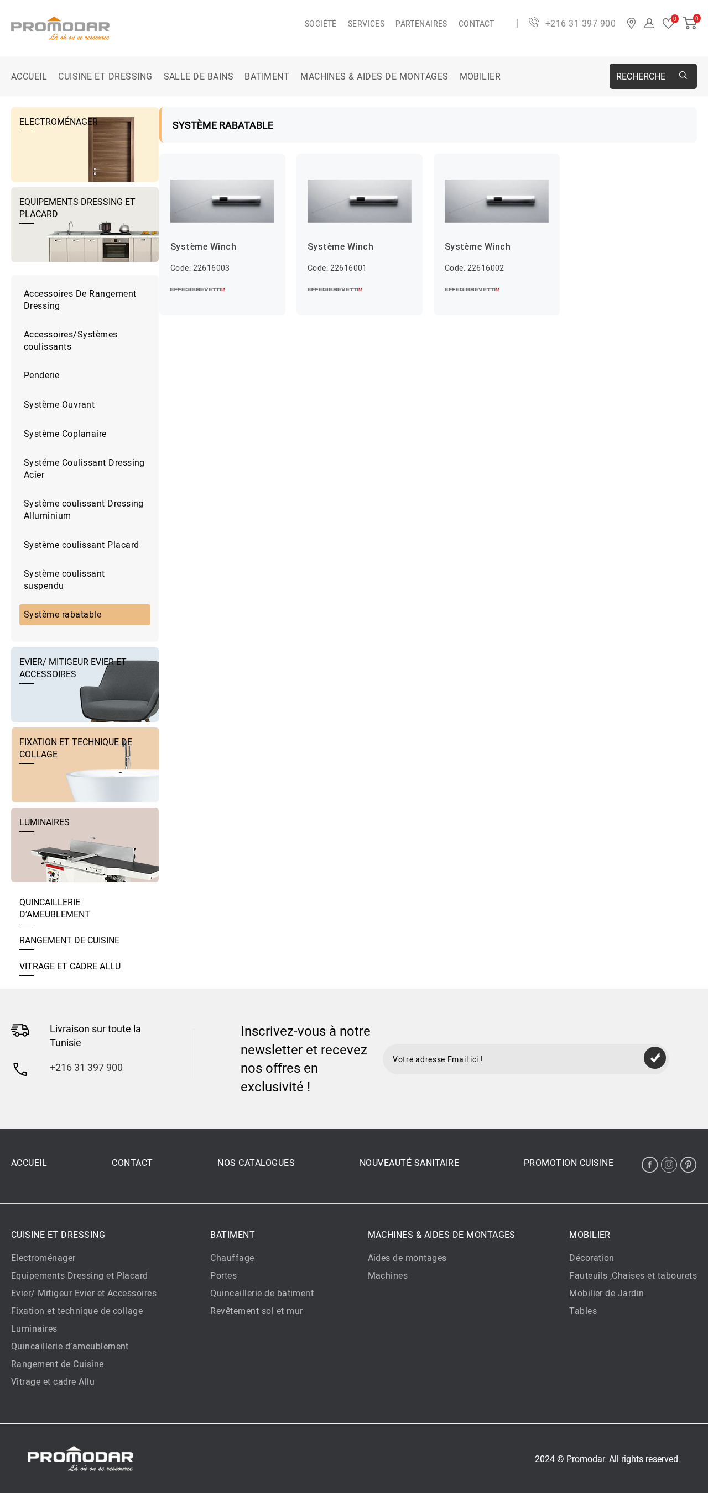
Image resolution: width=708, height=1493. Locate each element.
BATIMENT (266, 76)
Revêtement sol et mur (256, 1311)
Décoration (592, 1258)
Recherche (640, 76)
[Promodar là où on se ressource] (158, 28)
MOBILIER (480, 76)
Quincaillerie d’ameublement (70, 1346)
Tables (583, 1311)
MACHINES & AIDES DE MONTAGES (374, 76)
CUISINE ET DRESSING (105, 76)
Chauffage (232, 1258)
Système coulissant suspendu (64, 579)
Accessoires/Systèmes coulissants (71, 340)
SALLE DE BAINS (199, 76)
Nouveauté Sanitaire (409, 1163)
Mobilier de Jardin (606, 1293)
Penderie (42, 375)
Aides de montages (407, 1258)
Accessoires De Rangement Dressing (80, 299)
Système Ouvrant (59, 404)
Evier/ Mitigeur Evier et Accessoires (84, 1293)
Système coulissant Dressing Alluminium (84, 509)
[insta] (669, 1165)
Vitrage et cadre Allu (53, 1381)
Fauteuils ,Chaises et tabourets (633, 1275)
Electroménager (43, 1258)
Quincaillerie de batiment (262, 1293)
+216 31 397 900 (580, 23)
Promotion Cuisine (568, 1163)
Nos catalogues (256, 1163)
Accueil (29, 76)
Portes (223, 1275)
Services (366, 23)
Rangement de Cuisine (57, 1364)
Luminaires (34, 1328)
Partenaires (421, 23)
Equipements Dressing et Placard (79, 1275)
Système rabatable (62, 614)
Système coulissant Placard (81, 545)
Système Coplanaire (65, 434)
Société (321, 23)
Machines (388, 1275)
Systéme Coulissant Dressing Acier (84, 468)
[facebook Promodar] (650, 1165)
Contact (476, 23)
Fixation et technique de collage (77, 1311)
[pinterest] (688, 1165)
